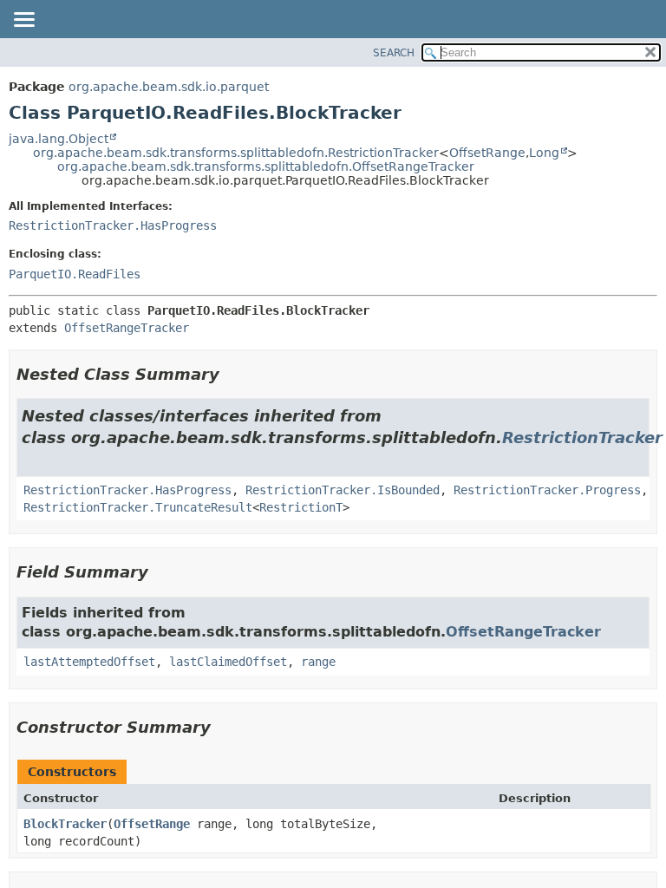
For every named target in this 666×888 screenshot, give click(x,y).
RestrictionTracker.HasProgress (113, 225)
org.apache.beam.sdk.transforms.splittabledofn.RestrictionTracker (236, 153)
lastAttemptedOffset (89, 662)
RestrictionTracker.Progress (547, 490)
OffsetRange (487, 153)
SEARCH (394, 53)
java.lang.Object (58, 139)
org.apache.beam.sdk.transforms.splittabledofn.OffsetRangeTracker (265, 166)
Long (544, 153)
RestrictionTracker (582, 437)
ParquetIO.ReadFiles (74, 274)
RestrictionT (301, 507)
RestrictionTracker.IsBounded (342, 490)
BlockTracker (65, 824)
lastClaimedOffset (228, 662)
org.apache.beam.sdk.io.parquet (169, 87)
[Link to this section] (231, 374)
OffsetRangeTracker (126, 328)
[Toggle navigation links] (23, 21)
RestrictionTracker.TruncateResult (137, 507)
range (318, 662)
